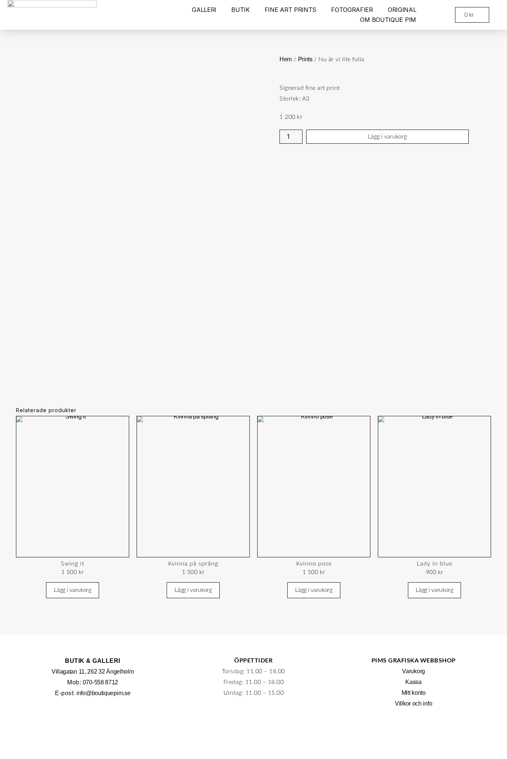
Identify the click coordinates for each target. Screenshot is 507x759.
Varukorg (413, 671)
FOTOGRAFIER (352, 9)
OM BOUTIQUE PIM (388, 19)
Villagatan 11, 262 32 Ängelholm (93, 671)
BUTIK (240, 9)
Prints (305, 59)
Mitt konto (414, 693)
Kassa (413, 682)
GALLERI (204, 9)
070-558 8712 (100, 682)
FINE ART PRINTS (291, 9)
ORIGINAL (402, 9)
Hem (285, 59)
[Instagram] (413, 727)
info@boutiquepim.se (103, 693)
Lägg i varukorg (387, 137)
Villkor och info (413, 703)
